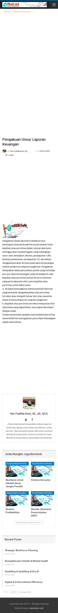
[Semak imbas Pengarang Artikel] (29, 403)
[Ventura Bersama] (42, 469)
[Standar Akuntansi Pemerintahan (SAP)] (42, 498)
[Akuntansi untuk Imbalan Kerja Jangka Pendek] (16, 469)
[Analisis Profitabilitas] (16, 498)
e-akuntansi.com (36, 608)
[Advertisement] (29, 43)
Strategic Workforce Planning (21, 550)
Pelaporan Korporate (17, 464)
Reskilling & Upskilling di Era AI (22, 571)
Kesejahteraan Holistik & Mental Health (26, 561)
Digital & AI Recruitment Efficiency (23, 582)
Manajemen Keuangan (17, 493)
